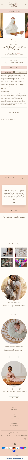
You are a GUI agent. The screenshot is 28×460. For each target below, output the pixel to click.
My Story (14, 411)
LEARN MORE (14, 397)
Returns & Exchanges (14, 425)
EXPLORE (14, 314)
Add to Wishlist (7, 72)
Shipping (12, 54)
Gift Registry (14, 409)
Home (13, 41)
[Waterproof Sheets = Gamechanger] (14, 331)
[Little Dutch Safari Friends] (14, 288)
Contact (14, 405)
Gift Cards (14, 416)
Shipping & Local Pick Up (14, 418)
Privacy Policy (14, 423)
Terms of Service (14, 421)
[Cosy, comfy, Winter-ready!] (14, 374)
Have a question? (14, 112)
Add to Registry (20, 72)
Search (14, 414)
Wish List (14, 407)
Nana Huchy (14, 44)
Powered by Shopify (14, 455)
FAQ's (14, 427)
